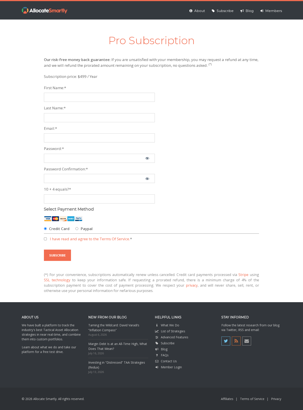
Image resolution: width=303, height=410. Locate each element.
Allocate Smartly (44, 10)
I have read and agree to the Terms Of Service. (90, 238)
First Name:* (55, 87)
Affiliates (227, 399)
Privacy (276, 399)
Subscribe (168, 343)
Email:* (50, 128)
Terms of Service (252, 399)
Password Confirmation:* (66, 168)
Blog (164, 349)
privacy (192, 285)
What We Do (170, 325)
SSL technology (57, 280)
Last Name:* (55, 107)
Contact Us (169, 361)
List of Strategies (173, 331)
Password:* (54, 148)
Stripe (243, 274)
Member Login (171, 367)
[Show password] (147, 158)
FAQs (165, 355)
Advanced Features (174, 337)
